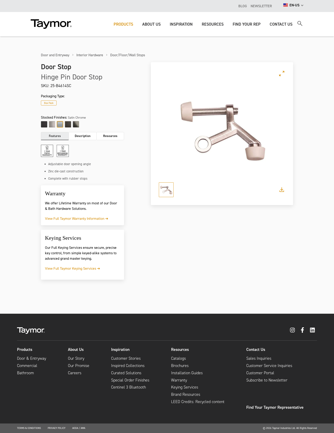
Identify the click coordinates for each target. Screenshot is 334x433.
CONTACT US (281, 24)
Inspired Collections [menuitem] (128, 365)
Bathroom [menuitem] (25, 372)
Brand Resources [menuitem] (185, 394)
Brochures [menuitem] (180, 365)
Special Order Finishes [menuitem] (130, 380)
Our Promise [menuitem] (78, 365)
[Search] (300, 23)
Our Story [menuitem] (76, 358)
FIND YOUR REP (247, 24)
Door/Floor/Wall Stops (127, 55)
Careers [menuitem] (74, 372)
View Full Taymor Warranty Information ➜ (76, 218)
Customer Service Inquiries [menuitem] (269, 365)
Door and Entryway (55, 55)
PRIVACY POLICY (56, 428)
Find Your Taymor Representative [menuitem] (275, 407)
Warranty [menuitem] (179, 380)
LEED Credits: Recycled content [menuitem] (197, 401)
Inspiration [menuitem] (120, 349)
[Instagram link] (292, 330)
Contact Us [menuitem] (255, 349)
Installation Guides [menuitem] (187, 372)
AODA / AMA (78, 428)
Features (55, 136)
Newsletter (261, 6)
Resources (110, 136)
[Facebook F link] (302, 330)
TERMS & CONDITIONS (29, 428)
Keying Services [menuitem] (184, 387)
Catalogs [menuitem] (178, 358)
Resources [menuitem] (180, 349)
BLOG (242, 6)
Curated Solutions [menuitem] (126, 372)
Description (82, 136)
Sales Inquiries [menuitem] (258, 358)
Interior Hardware (89, 55)
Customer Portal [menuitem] (260, 372)
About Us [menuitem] (76, 349)
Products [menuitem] (24, 349)
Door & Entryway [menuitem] (31, 358)
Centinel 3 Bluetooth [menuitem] (128, 387)
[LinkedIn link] (312, 330)
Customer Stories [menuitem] (126, 358)
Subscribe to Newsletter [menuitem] (266, 380)
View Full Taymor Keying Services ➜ (72, 268)
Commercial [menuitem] (27, 365)
